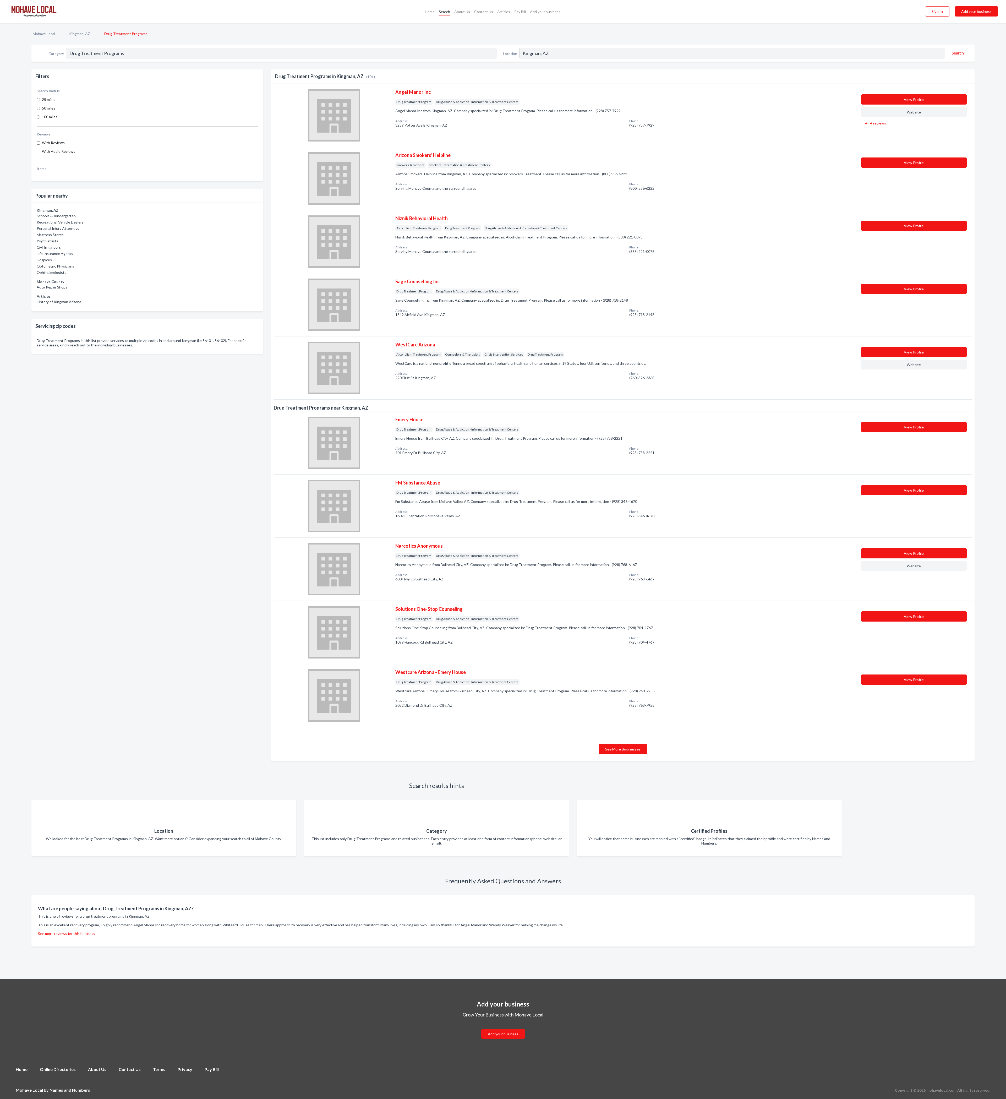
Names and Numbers (70, 1089)
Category (56, 53)
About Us (462, 11)
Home (430, 11)
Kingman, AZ (79, 33)
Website (914, 112)
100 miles (49, 117)
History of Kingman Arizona (59, 302)
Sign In (937, 11)
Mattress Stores (50, 234)
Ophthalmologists (51, 272)
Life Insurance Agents (55, 253)
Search (444, 11)
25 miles (48, 99)
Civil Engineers (49, 247)
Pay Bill (520, 11)
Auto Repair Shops (52, 287)
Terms (159, 1069)
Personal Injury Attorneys (58, 228)
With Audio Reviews (58, 151)
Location (510, 53)
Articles (503, 11)
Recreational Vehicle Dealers (60, 222)
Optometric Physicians (55, 266)
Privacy (185, 1069)
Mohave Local (44, 33)
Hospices (44, 260)
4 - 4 (875, 123)
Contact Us (483, 11)
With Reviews (53, 142)
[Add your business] (503, 1027)
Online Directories (58, 1069)
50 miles (48, 108)
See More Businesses (623, 749)
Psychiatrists (47, 241)
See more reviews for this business (66, 933)
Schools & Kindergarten (56, 216)
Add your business (545, 11)
